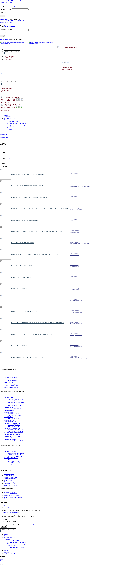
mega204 (72, 186)
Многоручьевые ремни (76, 175)
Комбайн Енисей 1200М (15, 441)
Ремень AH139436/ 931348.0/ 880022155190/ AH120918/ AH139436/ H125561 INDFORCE (35, 254)
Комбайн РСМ (8, 417)
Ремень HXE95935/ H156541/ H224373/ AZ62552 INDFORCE (27, 357)
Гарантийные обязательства (12, 495)
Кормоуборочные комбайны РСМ (14, 423)
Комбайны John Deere (11, 458)
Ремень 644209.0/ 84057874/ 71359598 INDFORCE (24, 220)
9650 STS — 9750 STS (15, 461)
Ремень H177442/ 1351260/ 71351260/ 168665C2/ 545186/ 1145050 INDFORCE (32, 334)
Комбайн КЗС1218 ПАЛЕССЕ (13, 436)
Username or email (6, 9)
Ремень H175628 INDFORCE (19, 288)
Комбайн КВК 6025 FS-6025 (16, 431)
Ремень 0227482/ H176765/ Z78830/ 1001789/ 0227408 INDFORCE (29, 174)
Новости (6, 506)
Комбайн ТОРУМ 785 (14, 415)
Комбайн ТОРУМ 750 (14, 413)
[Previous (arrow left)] (0, 564)
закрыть (2, 363)
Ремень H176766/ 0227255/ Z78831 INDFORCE (23, 300)
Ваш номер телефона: (7, 523)
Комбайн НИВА (9, 410)
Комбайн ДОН (8, 407)
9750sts (72, 358)
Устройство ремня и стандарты (13, 497)
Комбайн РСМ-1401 (14, 426)
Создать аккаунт (10, 6)
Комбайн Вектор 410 (14, 405)
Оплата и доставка (9, 492)
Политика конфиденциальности (10, 512)
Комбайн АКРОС (9, 397)
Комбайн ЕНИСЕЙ (10, 439)
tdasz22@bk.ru (67, 69)
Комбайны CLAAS (10, 451)
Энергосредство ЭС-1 (11, 421)
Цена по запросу (74, 173)
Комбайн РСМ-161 (13, 418)
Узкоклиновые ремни (10, 377)
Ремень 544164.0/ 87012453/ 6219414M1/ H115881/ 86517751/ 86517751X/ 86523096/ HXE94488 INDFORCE (40, 208)
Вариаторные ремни (10, 380)
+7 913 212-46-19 (67, 67)
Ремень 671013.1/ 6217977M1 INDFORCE (22, 243)
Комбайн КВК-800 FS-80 (15, 429)
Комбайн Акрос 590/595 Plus (16, 402)
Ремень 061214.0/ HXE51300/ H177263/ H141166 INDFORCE (27, 185)
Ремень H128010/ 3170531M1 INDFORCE (22, 277)
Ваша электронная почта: (8, 521)
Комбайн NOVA (9, 420)
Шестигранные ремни (11, 385)
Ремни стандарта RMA (11, 387)
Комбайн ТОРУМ (9, 412)
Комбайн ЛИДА (9, 438)
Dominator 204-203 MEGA (16, 453)
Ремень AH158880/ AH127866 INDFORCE (22, 265)
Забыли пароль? (5, 19)
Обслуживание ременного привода (14, 499)
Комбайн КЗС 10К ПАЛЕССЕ (13, 433)
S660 (9, 459)
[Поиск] (4, 53)
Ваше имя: (4, 519)
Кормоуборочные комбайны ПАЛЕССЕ (16, 428)
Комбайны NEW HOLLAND (13, 462)
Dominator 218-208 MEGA (16, 454)
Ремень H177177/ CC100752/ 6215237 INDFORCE (24, 311)
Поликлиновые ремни (11, 384)
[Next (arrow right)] (2, 564)
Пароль (3, 12)
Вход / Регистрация (9, 553)
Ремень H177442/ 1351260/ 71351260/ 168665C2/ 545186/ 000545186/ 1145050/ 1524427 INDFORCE (37, 323)
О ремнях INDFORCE (10, 494)
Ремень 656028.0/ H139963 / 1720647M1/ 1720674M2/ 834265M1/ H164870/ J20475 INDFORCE (36, 231)
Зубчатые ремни (9, 382)
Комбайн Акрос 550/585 (15, 401)
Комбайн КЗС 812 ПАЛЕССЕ (13, 434)
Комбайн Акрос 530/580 (15, 399)
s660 (71, 346)
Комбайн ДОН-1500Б (14, 409)
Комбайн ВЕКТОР (10, 404)
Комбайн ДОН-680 (14, 425)
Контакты (7, 507)
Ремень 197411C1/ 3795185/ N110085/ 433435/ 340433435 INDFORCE (29, 197)
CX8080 (10, 464)
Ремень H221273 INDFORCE (19, 345)
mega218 (77, 186)
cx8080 (72, 220)
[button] (65, 373)
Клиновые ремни (85, 186)
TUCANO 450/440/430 (15, 456)
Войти (2, 16)
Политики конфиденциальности (42, 525)
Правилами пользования (61, 525)
